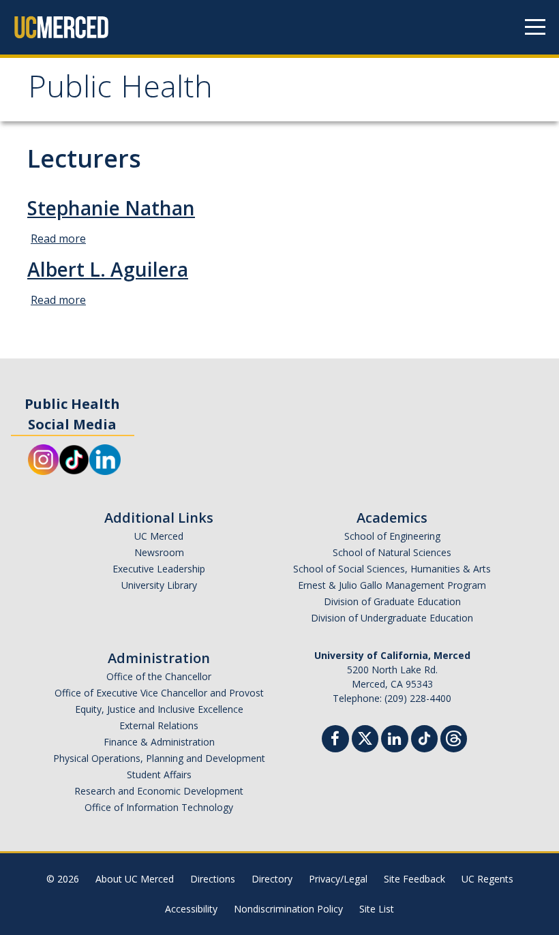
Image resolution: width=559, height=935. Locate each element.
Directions (212, 878)
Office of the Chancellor (158, 676)
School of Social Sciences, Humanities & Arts (392, 568)
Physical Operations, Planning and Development (159, 758)
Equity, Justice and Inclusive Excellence (159, 709)
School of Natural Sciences (392, 552)
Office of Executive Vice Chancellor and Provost (159, 692)
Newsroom (159, 552)
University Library (159, 585)
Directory (272, 878)
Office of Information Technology (159, 807)
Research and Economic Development (158, 790)
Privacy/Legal (338, 878)
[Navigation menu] (535, 27)
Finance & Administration (159, 741)
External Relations (158, 725)
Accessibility (191, 908)
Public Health (120, 91)
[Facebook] (335, 740)
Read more (58, 238)
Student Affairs (159, 774)
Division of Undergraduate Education (392, 617)
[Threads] (454, 737)
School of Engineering (392, 536)
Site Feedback (414, 878)
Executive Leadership (158, 568)
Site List (376, 908)
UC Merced (158, 536)
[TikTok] (424, 737)
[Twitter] (365, 737)
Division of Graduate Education (392, 601)
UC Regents (487, 878)
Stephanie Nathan (111, 208)
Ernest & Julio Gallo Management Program (392, 585)
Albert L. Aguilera (107, 269)
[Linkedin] (394, 740)
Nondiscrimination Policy (288, 908)
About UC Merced (134, 878)
